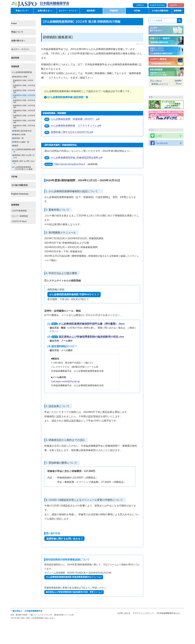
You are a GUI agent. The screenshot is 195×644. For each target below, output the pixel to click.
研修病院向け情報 (19, 77)
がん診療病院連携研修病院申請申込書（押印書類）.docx (91, 323)
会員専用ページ (175, 5)
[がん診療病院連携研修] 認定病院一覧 (67, 97)
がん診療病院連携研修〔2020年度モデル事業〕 (23, 168)
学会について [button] (22, 11)
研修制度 (15, 66)
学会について (17, 32)
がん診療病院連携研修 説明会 (23, 150)
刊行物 (14, 176)
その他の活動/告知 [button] (160, 11)
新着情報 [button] (178, 11)
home (14, 23)
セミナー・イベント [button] (68, 11)
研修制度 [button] (114, 11)
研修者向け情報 (18, 134)
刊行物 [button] (137, 11)
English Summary (157, 5)
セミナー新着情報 (19, 216)
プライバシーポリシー (144, 613)
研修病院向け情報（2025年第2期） (23, 86)
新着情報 (15, 205)
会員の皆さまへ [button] (45, 11)
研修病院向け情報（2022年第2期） (23, 116)
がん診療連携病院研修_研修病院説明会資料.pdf (76, 157)
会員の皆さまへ (18, 40)
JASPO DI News (19, 221)
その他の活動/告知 (19, 185)
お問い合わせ (124, 613)
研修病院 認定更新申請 (21, 131)
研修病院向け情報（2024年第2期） (23, 96)
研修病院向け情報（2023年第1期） (23, 111)
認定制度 (15, 58)
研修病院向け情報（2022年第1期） (23, 121)
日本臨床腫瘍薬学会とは (169, 613)
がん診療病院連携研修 (21, 72)
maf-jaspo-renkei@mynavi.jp (65, 381)
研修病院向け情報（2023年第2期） (23, 106)
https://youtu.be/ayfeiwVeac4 (70, 164)
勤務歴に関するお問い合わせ (23, 162)
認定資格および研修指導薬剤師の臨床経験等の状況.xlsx (91, 336)
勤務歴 (15, 146)
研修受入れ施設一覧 (20, 142)
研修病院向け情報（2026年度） (22, 81)
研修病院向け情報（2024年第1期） (23, 101)
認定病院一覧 (18, 138)
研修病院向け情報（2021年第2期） (23, 127)
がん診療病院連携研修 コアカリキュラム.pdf (76, 125)
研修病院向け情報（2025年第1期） (23, 91)
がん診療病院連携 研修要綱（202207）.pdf (75, 119)
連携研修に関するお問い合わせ (23, 156)
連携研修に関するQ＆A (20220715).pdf (72, 132)
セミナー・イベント (20, 49)
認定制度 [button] (91, 11)
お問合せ (140, 5)
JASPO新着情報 (19, 211)
